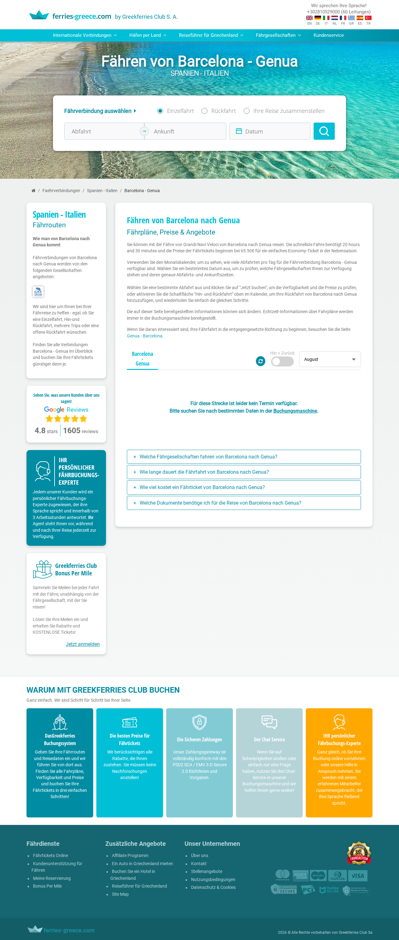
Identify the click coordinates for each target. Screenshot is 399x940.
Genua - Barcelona (144, 335)
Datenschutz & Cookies (213, 887)
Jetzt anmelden (83, 644)
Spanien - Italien (102, 190)
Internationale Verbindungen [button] (83, 35)
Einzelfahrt (180, 110)
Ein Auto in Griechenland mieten (142, 863)
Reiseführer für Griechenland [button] (209, 35)
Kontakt (199, 863)
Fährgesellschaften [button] (276, 35)
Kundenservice (329, 35)
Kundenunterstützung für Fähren (56, 867)
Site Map (120, 894)
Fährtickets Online (50, 855)
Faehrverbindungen (61, 190)
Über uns (199, 855)
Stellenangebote (206, 871)
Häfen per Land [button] (145, 35)
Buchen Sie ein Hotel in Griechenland (132, 875)
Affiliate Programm (130, 855)
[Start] (33, 190)
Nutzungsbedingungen (213, 879)
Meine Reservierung (52, 878)
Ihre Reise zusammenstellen (289, 110)
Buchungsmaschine (295, 411)
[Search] (324, 131)
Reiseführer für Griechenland (139, 886)
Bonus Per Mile (47, 886)
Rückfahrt (223, 110)
